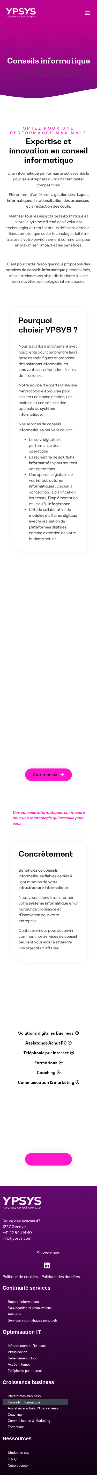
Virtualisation (17, 1352)
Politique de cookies (20, 1276)
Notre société (18, 1465)
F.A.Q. (13, 1459)
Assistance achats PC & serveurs (33, 1408)
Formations (16, 1427)
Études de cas (18, 1453)
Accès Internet (19, 1364)
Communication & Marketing (29, 1421)
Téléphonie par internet (25, 1371)
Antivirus (14, 1314)
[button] (87, 13)
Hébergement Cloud (22, 1358)
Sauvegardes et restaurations (30, 1308)
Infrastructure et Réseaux (27, 1346)
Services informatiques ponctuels (33, 1320)
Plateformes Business (24, 1396)
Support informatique (23, 1302)
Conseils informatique (24, 1402)
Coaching (15, 1414)
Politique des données (60, 1276)
